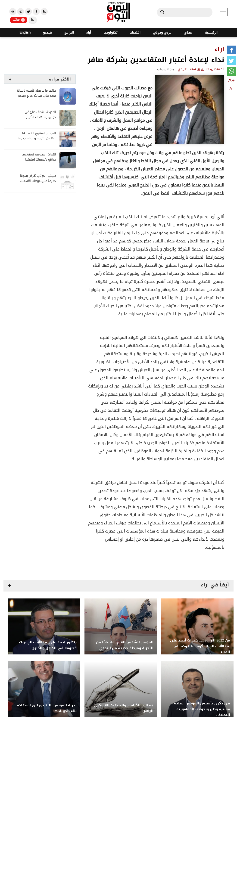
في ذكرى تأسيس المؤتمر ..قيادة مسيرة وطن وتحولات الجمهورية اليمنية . (202, 709)
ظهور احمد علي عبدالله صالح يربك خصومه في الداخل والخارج (48, 645)
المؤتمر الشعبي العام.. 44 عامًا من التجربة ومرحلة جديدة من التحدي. (37, 138)
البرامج (69, 32)
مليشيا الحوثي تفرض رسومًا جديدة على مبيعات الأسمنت (38, 178)
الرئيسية (211, 32)
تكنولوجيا (110, 32)
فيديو (47, 32)
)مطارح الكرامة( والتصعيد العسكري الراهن (123, 708)
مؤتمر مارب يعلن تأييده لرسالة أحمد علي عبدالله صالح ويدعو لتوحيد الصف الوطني (36, 95)
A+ (231, 80)
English (25, 32)
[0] (231, 51)
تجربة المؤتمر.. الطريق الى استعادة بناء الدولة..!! (47, 708)
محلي (188, 32)
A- (231, 88)
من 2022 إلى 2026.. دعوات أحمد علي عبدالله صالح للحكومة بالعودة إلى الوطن (200, 646)
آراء (88, 32)
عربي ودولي (162, 32)
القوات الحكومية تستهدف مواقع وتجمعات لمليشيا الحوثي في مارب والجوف (39, 159)
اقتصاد (135, 32)
